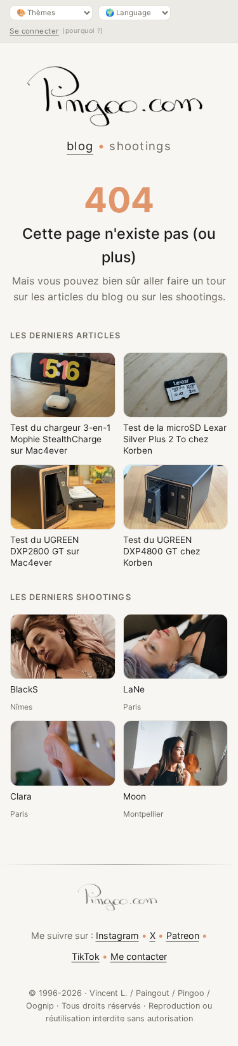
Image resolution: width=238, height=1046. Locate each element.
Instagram (117, 935)
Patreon (182, 935)
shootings (140, 146)
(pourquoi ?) (82, 31)
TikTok (86, 956)
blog (80, 146)
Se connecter (34, 31)
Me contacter (138, 956)
